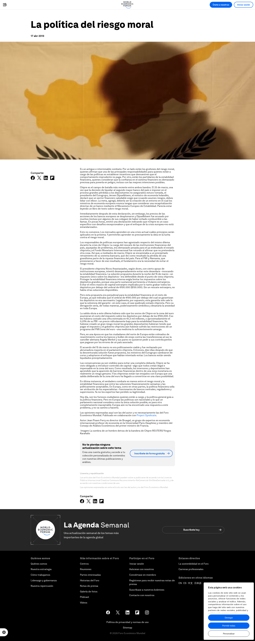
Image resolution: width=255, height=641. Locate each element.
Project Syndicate (146, 415)
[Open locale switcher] (4, 632)
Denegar (229, 617)
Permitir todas (228, 625)
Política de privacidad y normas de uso (127, 622)
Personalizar (229, 633)
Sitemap (127, 627)
